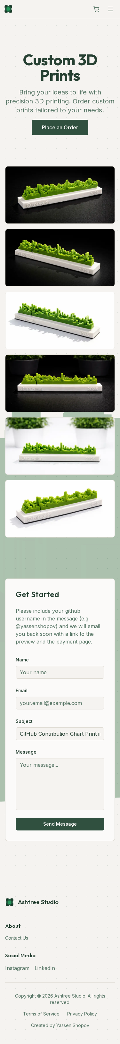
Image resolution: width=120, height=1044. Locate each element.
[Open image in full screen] (60, 195)
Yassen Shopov (72, 1025)
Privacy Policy (82, 1013)
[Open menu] (110, 9)
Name (22, 659)
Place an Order (60, 127)
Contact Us (16, 938)
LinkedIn (45, 968)
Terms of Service (41, 1013)
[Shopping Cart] (96, 9)
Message (26, 752)
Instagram (17, 968)
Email (22, 690)
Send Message (60, 824)
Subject (24, 721)
